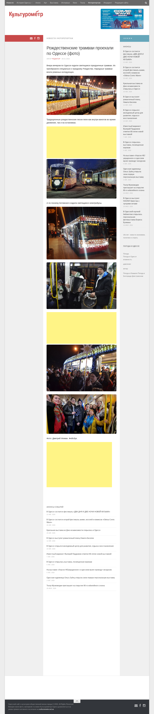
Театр (82, 3)
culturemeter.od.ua (46, 709)
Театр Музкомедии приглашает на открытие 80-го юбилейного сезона (76, 586)
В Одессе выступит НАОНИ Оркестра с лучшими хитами (131, 201)
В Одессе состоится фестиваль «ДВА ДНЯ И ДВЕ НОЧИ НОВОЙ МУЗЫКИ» (78, 512)
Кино (75, 3)
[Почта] (31, 38)
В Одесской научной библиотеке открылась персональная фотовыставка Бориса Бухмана (132, 217)
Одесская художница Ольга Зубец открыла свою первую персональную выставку (81, 578)
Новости (10, 3)
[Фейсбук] (34, 38)
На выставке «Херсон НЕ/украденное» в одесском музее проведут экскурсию (79, 570)
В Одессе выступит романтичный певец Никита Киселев (70, 538)
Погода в (130, 257)
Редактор (56, 59)
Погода (126, 254)
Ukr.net (126, 235)
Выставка (54, 3)
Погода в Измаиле (130, 273)
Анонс (38, 3)
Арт (45, 3)
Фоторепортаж (94, 3)
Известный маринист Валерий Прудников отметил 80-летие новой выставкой (79, 554)
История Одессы (24, 3)
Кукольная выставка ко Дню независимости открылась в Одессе (73, 530)
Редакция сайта (121, 3)
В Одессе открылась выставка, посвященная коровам (69, 562)
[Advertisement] (81, 142)
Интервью (65, 3)
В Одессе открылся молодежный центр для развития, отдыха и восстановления (80, 546)
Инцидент (108, 3)
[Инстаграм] (38, 38)
